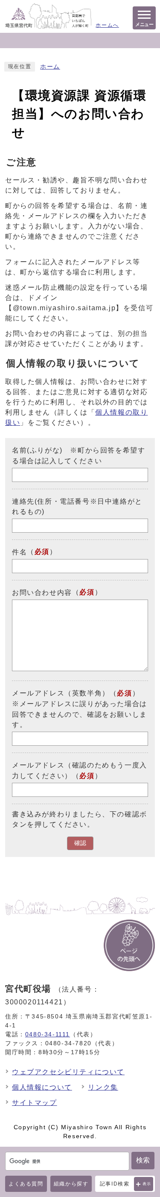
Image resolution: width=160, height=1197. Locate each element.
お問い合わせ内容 (42, 592)
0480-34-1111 (47, 1034)
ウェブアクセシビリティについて (68, 1072)
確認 (80, 843)
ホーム (50, 66)
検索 (143, 1160)
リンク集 (103, 1087)
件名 (19, 552)
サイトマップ (34, 1102)
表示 (147, 1184)
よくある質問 (26, 1184)
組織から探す (71, 1184)
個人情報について (42, 1087)
